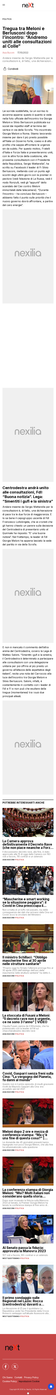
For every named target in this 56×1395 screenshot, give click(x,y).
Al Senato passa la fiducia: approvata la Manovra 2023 (24, 1249)
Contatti (18, 1377)
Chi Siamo (7, 1377)
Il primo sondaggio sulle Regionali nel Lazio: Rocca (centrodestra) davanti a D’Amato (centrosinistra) (22, 1301)
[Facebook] (3, 1364)
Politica (7, 19)
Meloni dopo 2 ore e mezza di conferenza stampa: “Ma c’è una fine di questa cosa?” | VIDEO (25, 1135)
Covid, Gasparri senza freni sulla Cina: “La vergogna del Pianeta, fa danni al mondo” (27, 1077)
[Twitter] (13, 1364)
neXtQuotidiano (10, 1258)
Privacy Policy (31, 1377)
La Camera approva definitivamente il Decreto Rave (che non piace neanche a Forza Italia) (27, 844)
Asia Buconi (8, 52)
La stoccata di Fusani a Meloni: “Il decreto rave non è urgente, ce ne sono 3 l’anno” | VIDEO (26, 1019)
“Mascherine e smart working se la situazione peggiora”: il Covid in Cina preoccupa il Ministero (25, 902)
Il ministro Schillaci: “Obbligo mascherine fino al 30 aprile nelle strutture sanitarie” (24, 960)
